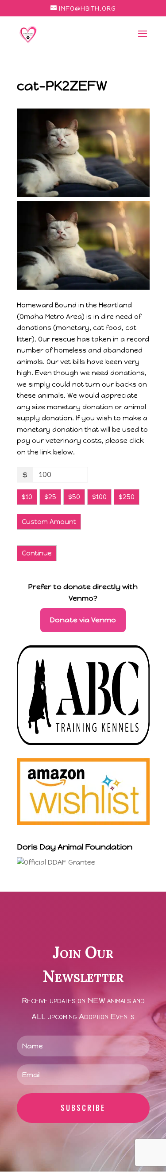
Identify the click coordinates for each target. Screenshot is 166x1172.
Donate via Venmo (83, 620)
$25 (50, 497)
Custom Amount (49, 522)
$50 (74, 497)
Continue (37, 553)
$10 (27, 497)
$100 (99, 497)
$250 (127, 497)
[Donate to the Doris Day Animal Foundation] (56, 862)
